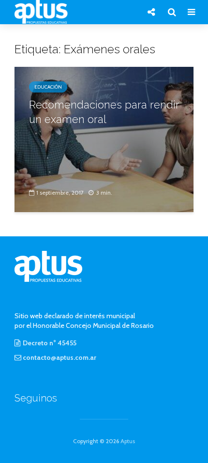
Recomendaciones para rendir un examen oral (104, 111)
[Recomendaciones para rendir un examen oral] (104, 138)
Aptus (127, 441)
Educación (48, 87)
